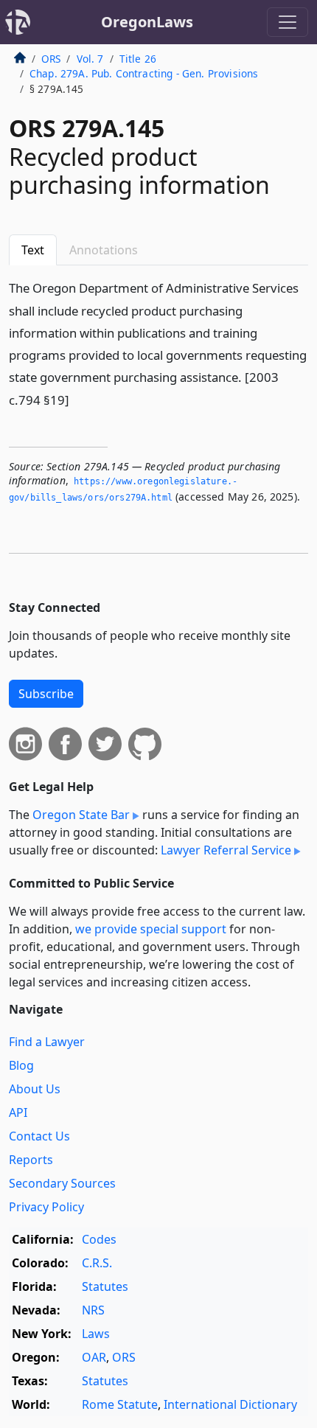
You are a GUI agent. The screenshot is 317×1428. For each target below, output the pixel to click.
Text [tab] (32, 250)
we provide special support (150, 929)
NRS (93, 1310)
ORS (50, 59)
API (18, 1112)
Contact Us (39, 1136)
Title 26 (137, 59)
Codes (99, 1239)
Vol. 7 (90, 59)
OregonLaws (147, 22)
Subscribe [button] (46, 694)
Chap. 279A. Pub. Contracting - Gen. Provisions (143, 73)
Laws (96, 1334)
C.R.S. (97, 1263)
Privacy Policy (46, 1207)
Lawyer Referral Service (226, 850)
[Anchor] (77, 399)
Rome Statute (120, 1404)
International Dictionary (230, 1404)
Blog (21, 1065)
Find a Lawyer (47, 1042)
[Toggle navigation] (287, 22)
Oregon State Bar (81, 815)
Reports (31, 1160)
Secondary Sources (62, 1183)
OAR (94, 1357)
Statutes (105, 1286)
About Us (34, 1089)
